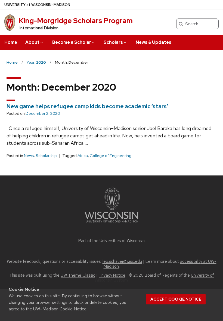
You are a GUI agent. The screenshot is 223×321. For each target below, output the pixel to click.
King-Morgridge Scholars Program (76, 20)
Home (10, 42)
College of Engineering (110, 155)
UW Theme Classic (78, 275)
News (29, 155)
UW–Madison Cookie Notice (59, 309)
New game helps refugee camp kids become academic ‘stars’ (87, 106)
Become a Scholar (71, 42)
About (32, 42)
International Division (39, 28)
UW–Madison (37, 4)
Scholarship (46, 155)
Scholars (113, 42)
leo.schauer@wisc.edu (122, 261)
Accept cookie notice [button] (175, 299)
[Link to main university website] (111, 223)
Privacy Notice (112, 275)
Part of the (111, 240)
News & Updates (153, 42)
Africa (83, 155)
